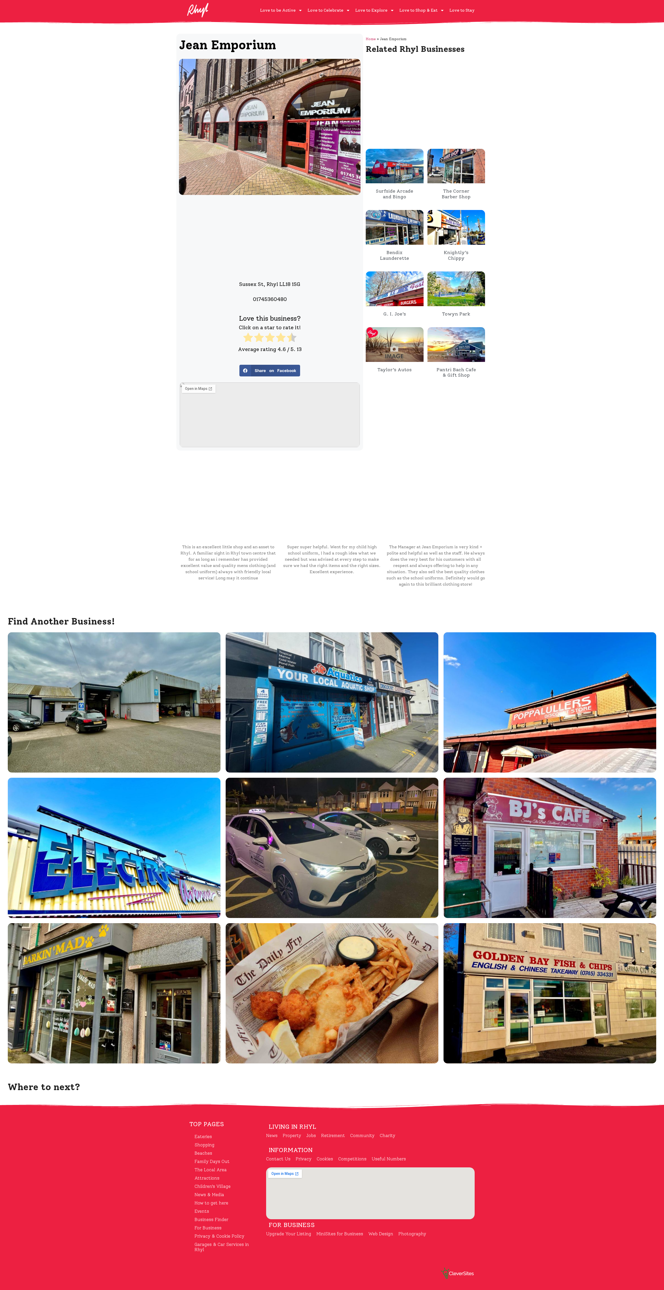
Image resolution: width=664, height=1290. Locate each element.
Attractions (207, 1178)
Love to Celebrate (325, 10)
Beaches (203, 1153)
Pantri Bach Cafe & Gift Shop (456, 372)
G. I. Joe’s (394, 314)
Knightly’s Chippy (456, 255)
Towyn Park (456, 314)
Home (371, 39)
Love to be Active (278, 10)
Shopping (205, 1144)
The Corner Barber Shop (456, 194)
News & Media (209, 1194)
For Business (208, 1227)
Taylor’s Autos (394, 370)
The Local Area (211, 1169)
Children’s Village (213, 1186)
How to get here (211, 1202)
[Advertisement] (270, 236)
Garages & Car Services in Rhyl (222, 1247)
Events (202, 1211)
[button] (269, 370)
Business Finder (211, 1219)
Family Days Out (212, 1161)
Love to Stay (462, 10)
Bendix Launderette (394, 255)
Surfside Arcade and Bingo (394, 194)
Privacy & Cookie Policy (219, 1236)
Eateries (203, 1136)
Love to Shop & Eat (418, 10)
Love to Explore (371, 10)
